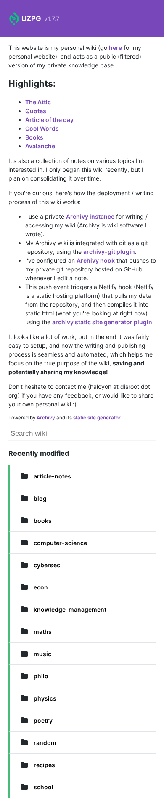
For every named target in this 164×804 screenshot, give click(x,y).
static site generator (97, 418)
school (43, 787)
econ (41, 587)
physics (45, 698)
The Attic (38, 102)
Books (34, 137)
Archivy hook (96, 260)
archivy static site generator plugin (102, 322)
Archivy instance (90, 216)
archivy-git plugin (109, 251)
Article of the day (49, 119)
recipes (44, 764)
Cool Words (42, 128)
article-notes (52, 476)
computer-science (60, 542)
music (42, 653)
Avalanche (40, 146)
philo (41, 676)
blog (40, 498)
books (43, 520)
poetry (43, 720)
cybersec (47, 565)
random (45, 742)
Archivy (46, 418)
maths (43, 631)
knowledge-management (70, 609)
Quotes (35, 110)
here (115, 47)
